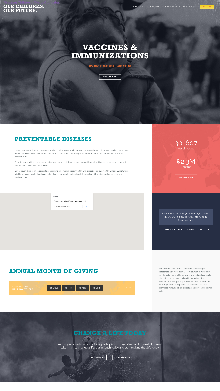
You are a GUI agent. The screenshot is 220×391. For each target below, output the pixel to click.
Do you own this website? (62, 206)
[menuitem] (138, 7)
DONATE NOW (124, 288)
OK (86, 206)
